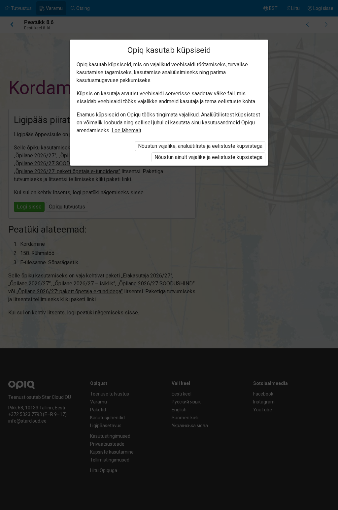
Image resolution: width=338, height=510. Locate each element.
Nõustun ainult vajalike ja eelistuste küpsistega (208, 157)
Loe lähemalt (126, 130)
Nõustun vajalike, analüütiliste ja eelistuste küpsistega (200, 146)
